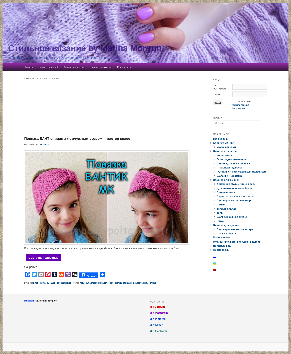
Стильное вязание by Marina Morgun (84, 48)
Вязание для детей (48, 67)
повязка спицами (123, 282)
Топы (220, 213)
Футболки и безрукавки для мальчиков (241, 171)
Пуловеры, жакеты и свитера (235, 229)
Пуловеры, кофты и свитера (234, 200)
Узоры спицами (226, 147)
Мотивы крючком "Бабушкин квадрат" (237, 241)
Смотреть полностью (43, 257)
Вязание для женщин (74, 67)
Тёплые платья (226, 209)
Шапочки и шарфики (61, 282)
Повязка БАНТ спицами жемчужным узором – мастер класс (77, 138)
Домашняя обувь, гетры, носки (236, 184)
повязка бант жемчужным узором (97, 282)
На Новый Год (222, 245)
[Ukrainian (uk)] (216, 264)
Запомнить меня (244, 101)
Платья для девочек (229, 167)
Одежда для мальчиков (232, 159)
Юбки (220, 221)
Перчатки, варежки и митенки (235, 196)
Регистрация (238, 108)
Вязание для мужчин (101, 67)
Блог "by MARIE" (41, 282)
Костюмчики (224, 155)
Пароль (216, 94)
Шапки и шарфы (227, 233)
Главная (29, 67)
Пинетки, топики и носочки (233, 163)
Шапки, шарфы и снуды (232, 217)
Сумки (221, 204)
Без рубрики (220, 138)
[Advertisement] (107, 108)
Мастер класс (124, 67)
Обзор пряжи (221, 250)
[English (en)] (216, 270)
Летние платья (226, 192)
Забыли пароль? (240, 104)
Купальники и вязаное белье (234, 188)
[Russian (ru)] (216, 257)
